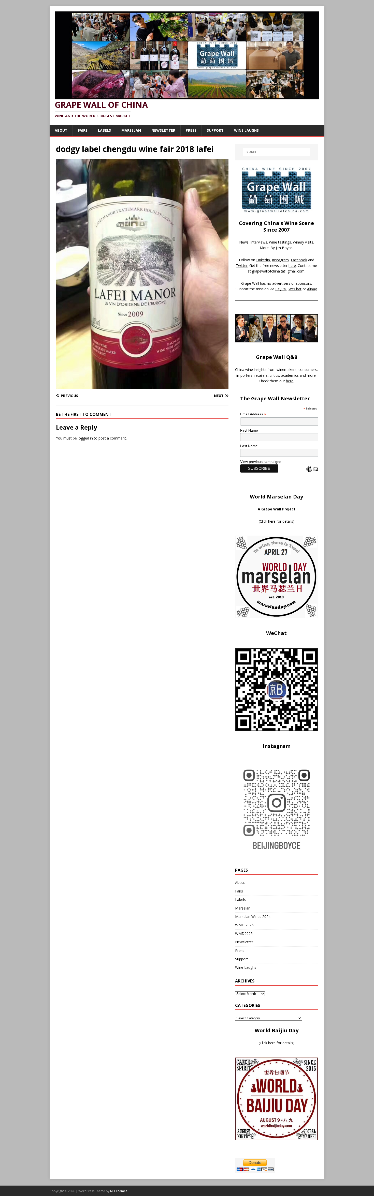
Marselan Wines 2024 (252, 916)
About (61, 130)
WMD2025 (244, 933)
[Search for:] (276, 152)
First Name (249, 430)
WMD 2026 (244, 924)
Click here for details (276, 521)
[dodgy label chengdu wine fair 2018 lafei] (142, 386)
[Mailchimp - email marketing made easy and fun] (317, 474)
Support (215, 130)
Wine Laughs (246, 130)
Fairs (83, 130)
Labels (104, 130)
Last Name (249, 446)
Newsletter (163, 130)
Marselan (131, 130)
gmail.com (296, 271)
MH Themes (118, 1191)
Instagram (280, 260)
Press (191, 130)
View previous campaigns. (261, 462)
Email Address (253, 414)
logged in (85, 438)
